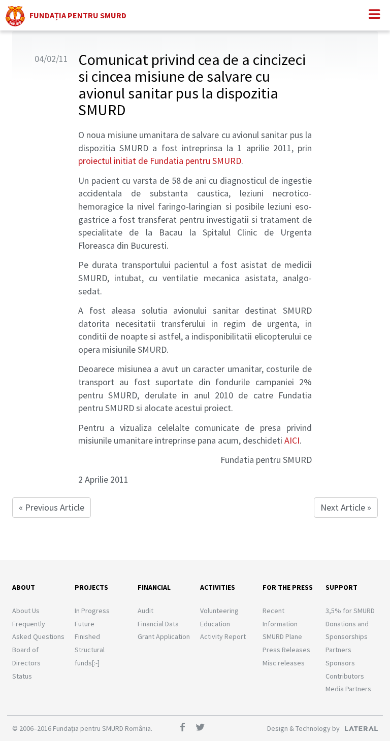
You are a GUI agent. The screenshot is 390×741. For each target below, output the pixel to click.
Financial (154, 587)
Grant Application (164, 636)
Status (22, 676)
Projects (91, 587)
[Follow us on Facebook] (186, 728)
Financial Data (158, 623)
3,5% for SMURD (350, 610)
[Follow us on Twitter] (204, 728)
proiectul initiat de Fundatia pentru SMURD (159, 160)
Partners (338, 649)
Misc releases (284, 662)
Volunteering (219, 610)
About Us (26, 610)
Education (215, 623)
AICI (292, 440)
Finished (87, 636)
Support (342, 587)
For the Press (288, 587)
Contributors (345, 676)
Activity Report (223, 636)
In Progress (92, 610)
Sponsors (340, 662)
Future (84, 623)
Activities (217, 587)
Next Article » (345, 507)
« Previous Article (51, 507)
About (23, 587)
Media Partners (348, 688)
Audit (145, 610)
